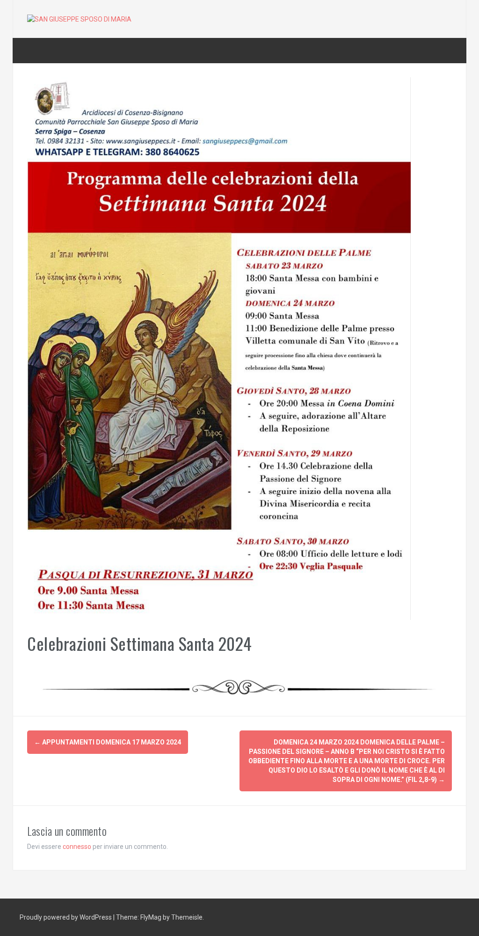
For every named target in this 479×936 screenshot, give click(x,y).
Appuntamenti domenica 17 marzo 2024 (107, 742)
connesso (77, 846)
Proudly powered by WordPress (66, 917)
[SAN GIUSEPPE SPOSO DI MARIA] (79, 18)
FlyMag (150, 917)
